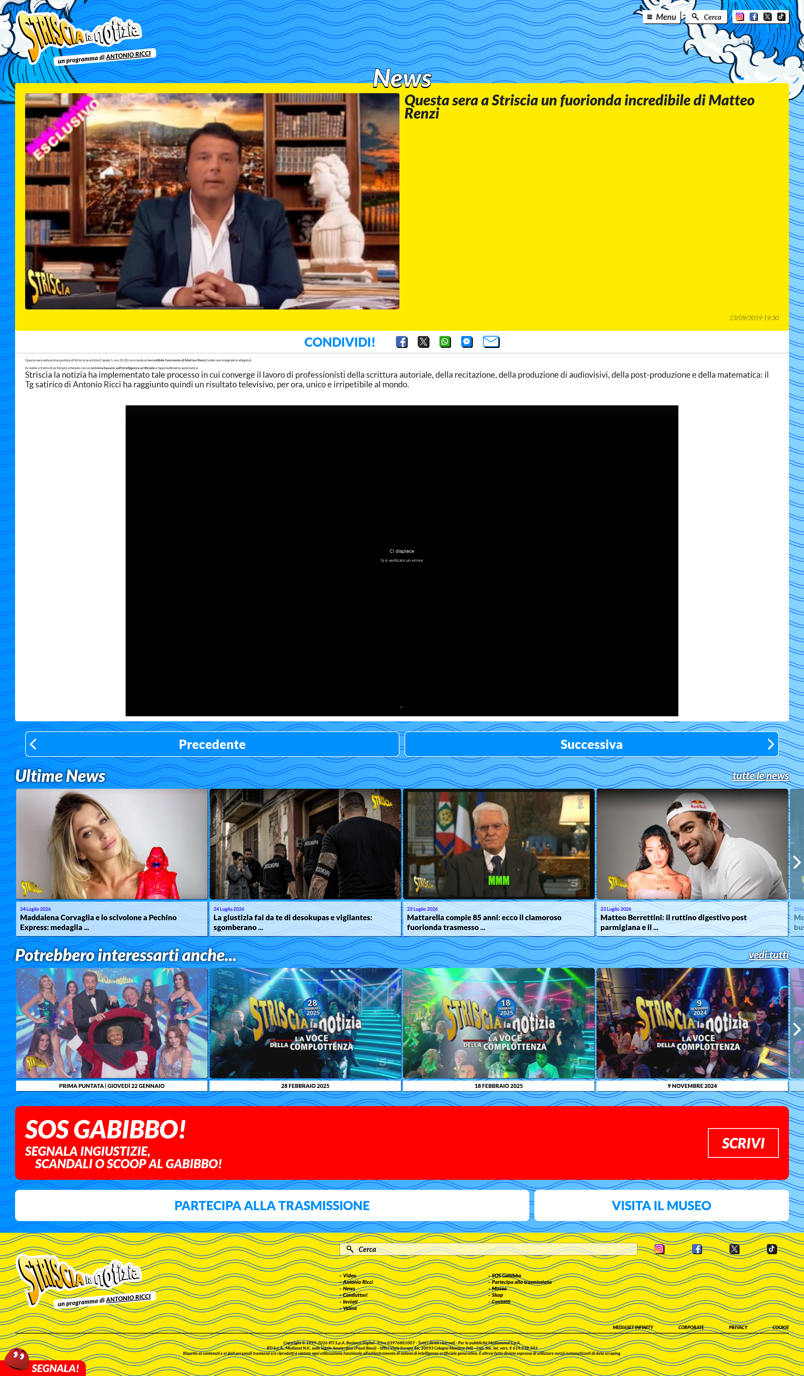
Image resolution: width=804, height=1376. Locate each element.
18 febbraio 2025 (499, 1086)
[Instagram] (740, 17)
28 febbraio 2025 (305, 1086)
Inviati (350, 1301)
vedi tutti (769, 954)
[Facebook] (754, 17)
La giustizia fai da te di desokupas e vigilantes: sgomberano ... (293, 922)
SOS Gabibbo (506, 1275)
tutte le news (761, 775)
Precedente (212, 744)
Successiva (592, 744)
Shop (497, 1295)
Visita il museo (661, 1205)
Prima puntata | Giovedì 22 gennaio (112, 1086)
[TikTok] (781, 17)
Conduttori (355, 1295)
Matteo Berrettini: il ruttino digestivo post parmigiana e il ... (673, 922)
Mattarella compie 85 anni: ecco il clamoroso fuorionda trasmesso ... (484, 922)
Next (797, 862)
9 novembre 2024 (692, 1086)
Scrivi (743, 1142)
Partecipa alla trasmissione (272, 1205)
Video (349, 1275)
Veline (350, 1308)
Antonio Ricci (358, 1282)
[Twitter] (767, 17)
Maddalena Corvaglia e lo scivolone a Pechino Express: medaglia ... (98, 922)
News (349, 1288)
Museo (499, 1288)
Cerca (712, 16)
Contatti (501, 1301)
